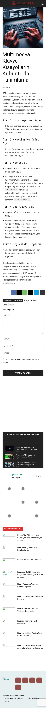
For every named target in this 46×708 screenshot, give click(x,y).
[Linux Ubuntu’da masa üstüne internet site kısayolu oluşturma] (9, 648)
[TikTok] (18, 687)
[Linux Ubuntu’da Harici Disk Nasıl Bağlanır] (9, 599)
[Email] (30, 292)
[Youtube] (18, 680)
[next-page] (8, 657)
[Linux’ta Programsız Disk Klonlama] (9, 624)
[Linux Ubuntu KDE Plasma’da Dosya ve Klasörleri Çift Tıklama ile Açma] (9, 575)
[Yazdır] (42, 292)
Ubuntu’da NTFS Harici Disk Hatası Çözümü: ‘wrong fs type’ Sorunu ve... (29, 537)
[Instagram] (32, 680)
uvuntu (11, 304)
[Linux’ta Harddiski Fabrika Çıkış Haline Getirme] (9, 636)
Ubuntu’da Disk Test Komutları (29, 560)
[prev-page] (4, 657)
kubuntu (34, 301)
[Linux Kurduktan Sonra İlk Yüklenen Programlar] (9, 611)
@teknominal (18, 474)
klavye (26, 301)
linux (5, 304)
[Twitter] (25, 680)
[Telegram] (36, 292)
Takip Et (38, 476)
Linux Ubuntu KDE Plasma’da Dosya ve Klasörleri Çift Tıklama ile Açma (30, 574)
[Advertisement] (23, 403)
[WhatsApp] (24, 292)
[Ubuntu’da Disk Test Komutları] (9, 562)
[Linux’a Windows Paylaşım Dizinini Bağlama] (9, 587)
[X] (19, 292)
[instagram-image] (9, 488)
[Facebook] (13, 292)
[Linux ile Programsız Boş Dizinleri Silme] (9, 550)
